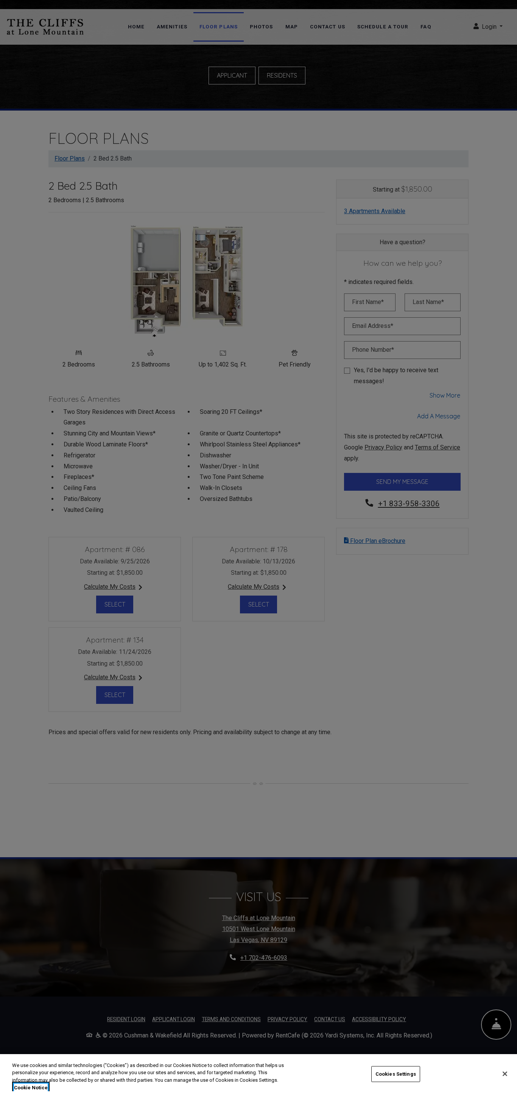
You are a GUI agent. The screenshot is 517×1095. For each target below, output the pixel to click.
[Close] (505, 1073)
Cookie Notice (31, 1087)
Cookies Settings (395, 1074)
